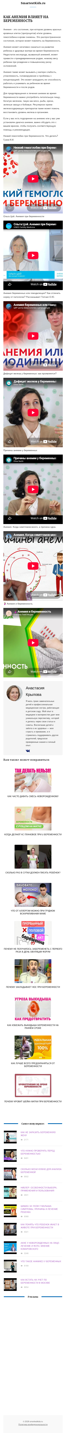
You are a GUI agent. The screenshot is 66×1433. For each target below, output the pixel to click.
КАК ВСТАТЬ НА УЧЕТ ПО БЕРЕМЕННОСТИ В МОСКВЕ (35, 1281)
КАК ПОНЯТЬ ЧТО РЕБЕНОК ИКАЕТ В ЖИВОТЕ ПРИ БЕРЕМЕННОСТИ (40, 1226)
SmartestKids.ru (33, 3)
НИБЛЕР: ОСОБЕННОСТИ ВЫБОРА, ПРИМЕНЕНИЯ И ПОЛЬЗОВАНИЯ (39, 1189)
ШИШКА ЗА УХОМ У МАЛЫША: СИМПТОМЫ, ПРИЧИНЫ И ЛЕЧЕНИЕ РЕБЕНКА (39, 1209)
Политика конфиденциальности (33, 1424)
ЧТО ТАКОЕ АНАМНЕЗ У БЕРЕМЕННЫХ (41, 1261)
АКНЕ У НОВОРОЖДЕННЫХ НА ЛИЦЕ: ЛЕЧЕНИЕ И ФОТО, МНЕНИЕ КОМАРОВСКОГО (40, 1245)
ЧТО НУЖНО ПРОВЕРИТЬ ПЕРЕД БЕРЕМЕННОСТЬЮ (38, 1152)
